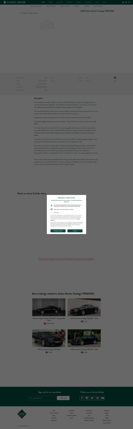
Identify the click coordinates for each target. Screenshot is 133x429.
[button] (66, 213)
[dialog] (66, 214)
